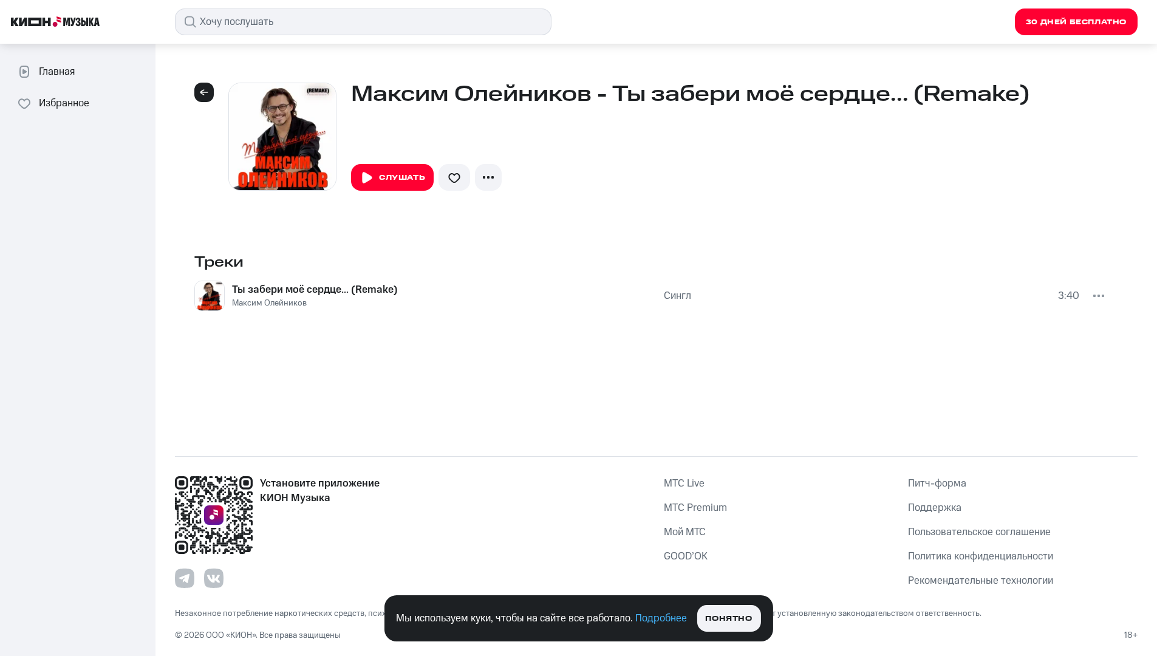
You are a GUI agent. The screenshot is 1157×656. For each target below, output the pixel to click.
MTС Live (684, 483)
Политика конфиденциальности (980, 556)
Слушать (402, 178)
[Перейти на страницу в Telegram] (184, 578)
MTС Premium (695, 508)
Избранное (64, 103)
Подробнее (661, 618)
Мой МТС (685, 532)
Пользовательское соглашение (979, 532)
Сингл (677, 296)
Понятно (728, 618)
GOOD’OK (686, 556)
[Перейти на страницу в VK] (214, 578)
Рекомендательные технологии (980, 580)
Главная (57, 71)
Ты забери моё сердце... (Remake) (315, 289)
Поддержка (934, 508)
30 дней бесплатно (1076, 22)
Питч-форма (937, 483)
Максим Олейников (269, 303)
